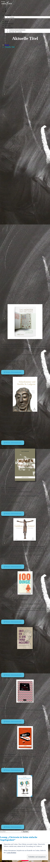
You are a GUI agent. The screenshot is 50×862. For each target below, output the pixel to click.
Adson (11, 17)
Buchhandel (9, 23)
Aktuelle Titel (10, 19)
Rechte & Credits (15, 32)
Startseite (8, 15)
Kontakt (8, 25)
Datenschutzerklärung (17, 30)
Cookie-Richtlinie (11, 852)
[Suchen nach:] (11, 831)
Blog (6, 21)
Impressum (9, 28)
